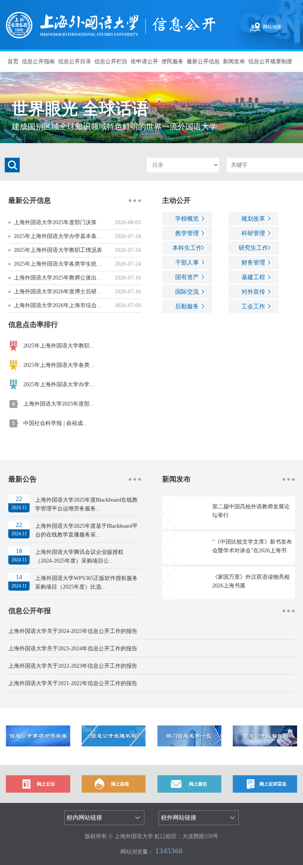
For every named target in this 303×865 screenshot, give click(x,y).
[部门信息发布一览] (189, 735)
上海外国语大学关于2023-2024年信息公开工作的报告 (72, 649)
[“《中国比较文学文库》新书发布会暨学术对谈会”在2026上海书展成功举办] (169, 547)
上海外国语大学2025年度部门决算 (55, 222)
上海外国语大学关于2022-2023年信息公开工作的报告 (72, 666)
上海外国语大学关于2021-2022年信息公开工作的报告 (72, 683)
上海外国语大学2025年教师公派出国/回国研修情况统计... (83, 278)
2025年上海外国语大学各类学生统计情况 (63, 264)
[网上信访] (189, 783)
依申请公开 (144, 61)
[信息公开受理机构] (114, 735)
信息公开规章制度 (270, 61)
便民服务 (172, 61)
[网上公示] (38, 783)
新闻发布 (234, 61)
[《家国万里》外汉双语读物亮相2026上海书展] (169, 582)
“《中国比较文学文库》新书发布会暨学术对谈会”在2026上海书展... (252, 550)
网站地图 (272, 27)
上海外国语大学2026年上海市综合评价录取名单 (72, 305)
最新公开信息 (203, 61)
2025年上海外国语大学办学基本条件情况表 (66, 236)
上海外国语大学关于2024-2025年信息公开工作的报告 (72, 631)
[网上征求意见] (265, 783)
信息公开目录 (74, 61)
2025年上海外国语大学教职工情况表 (58, 250)
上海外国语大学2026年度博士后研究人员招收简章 (74, 292)
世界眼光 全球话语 (80, 109)
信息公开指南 (38, 61)
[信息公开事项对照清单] (38, 735)
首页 (13, 61)
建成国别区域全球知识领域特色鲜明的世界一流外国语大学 (114, 126)
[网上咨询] (114, 783)
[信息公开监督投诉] (265, 735)
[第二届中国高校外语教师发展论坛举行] (169, 512)
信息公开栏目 (110, 61)
